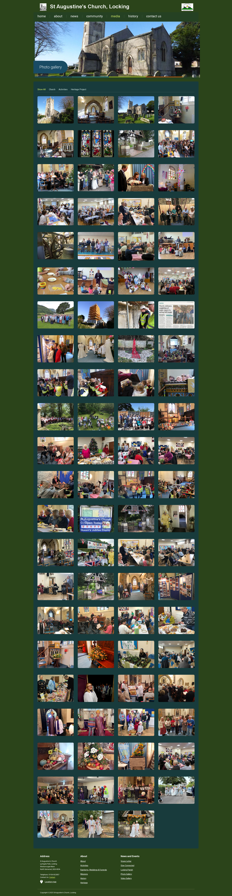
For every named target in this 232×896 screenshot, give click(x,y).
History (83, 878)
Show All (41, 89)
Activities (63, 89)
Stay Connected (127, 865)
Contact (52, 877)
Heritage (84, 883)
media (115, 16)
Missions (84, 874)
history (133, 16)
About (83, 861)
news (74, 16)
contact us (153, 16)
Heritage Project (78, 89)
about (58, 16)
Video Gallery (126, 878)
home (41, 16)
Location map (50, 882)
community (94, 16)
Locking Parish (127, 870)
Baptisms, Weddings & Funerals (93, 870)
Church (52, 89)
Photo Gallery (126, 874)
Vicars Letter (126, 861)
